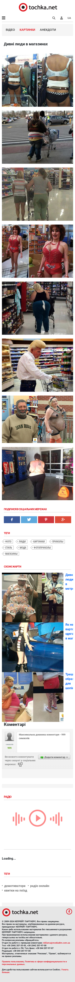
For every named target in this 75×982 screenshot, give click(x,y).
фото (8, 541)
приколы (57, 541)
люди (22, 541)
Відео (10, 29)
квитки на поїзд (15, 890)
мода (23, 547)
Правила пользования (13, 961)
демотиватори (14, 886)
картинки (39, 541)
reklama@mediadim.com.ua (56, 943)
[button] (61, 18)
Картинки (27, 29)
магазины (11, 553)
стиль (8, 547)
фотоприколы (42, 547)
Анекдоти (48, 29)
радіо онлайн (39, 886)
